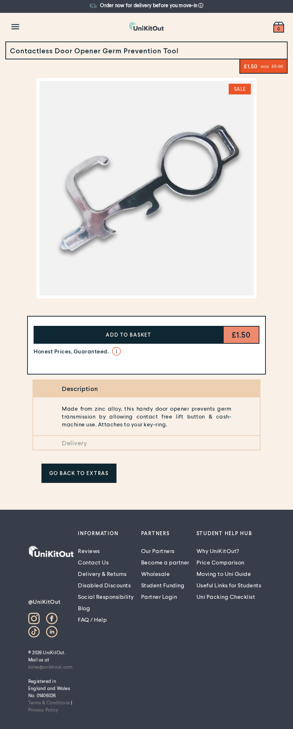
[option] (142, 5)
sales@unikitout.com (50, 667)
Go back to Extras (79, 473)
